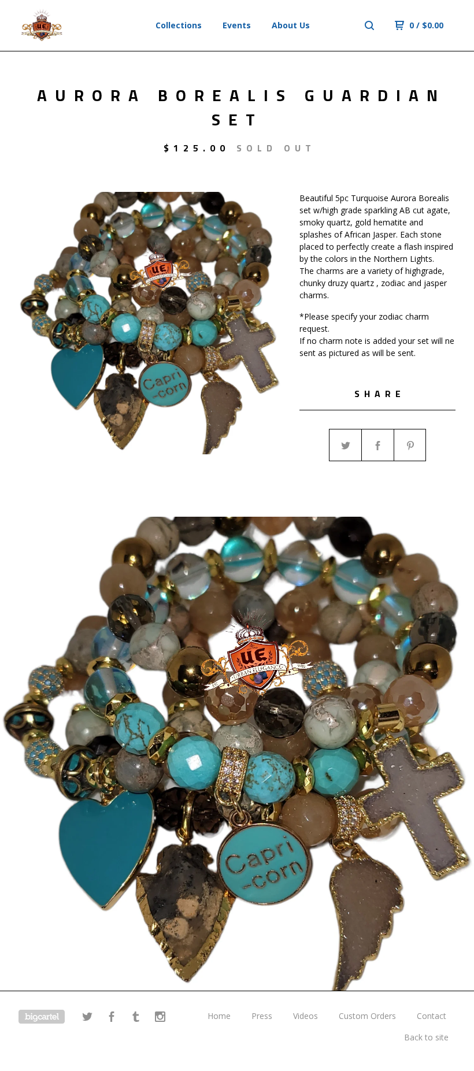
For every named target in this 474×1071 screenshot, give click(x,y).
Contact (431, 1015)
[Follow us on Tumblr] (136, 1018)
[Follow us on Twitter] (87, 1018)
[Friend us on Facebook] (111, 1018)
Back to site (426, 1037)
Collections (178, 25)
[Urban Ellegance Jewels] (68, 25)
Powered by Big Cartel (41, 1017)
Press (261, 1015)
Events (237, 25)
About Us (291, 25)
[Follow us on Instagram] (160, 1018)
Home (219, 1015)
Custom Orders (367, 1015)
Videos (305, 1015)
